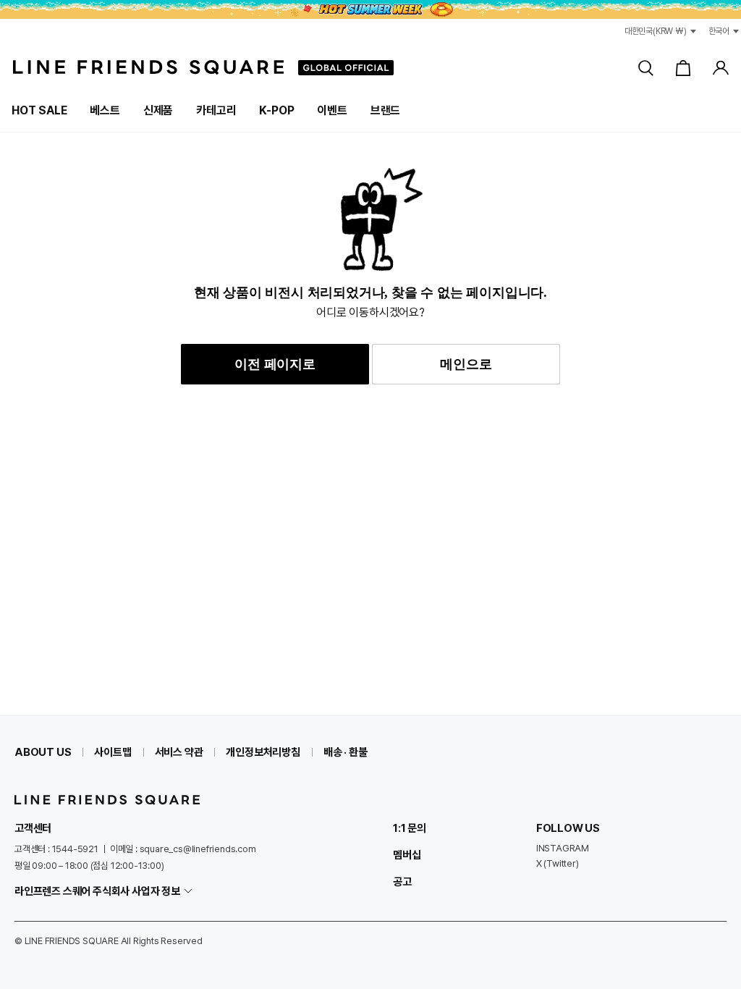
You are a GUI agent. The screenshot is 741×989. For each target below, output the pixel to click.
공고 (402, 881)
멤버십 (406, 855)
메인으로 (465, 364)
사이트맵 (112, 752)
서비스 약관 (179, 752)
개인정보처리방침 (263, 752)
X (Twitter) (557, 863)
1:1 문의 (409, 828)
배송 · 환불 (345, 752)
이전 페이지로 (275, 364)
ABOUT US (42, 752)
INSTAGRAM (562, 848)
